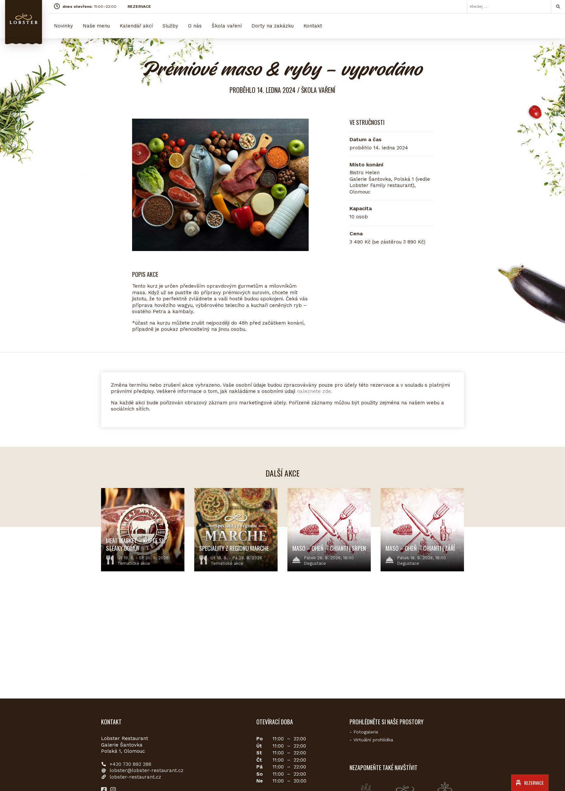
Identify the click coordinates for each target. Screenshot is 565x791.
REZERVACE (139, 6)
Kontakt (312, 26)
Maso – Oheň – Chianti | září (420, 548)
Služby (170, 26)
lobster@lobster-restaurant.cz (146, 770)
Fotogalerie (365, 731)
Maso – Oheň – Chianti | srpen (329, 548)
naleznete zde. (314, 391)
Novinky (63, 26)
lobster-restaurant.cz (135, 777)
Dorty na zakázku (272, 26)
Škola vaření (227, 26)
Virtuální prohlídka (373, 739)
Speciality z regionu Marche (234, 548)
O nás (195, 26)
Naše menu (96, 26)
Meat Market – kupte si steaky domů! (134, 544)
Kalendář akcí (136, 26)
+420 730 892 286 (130, 764)
